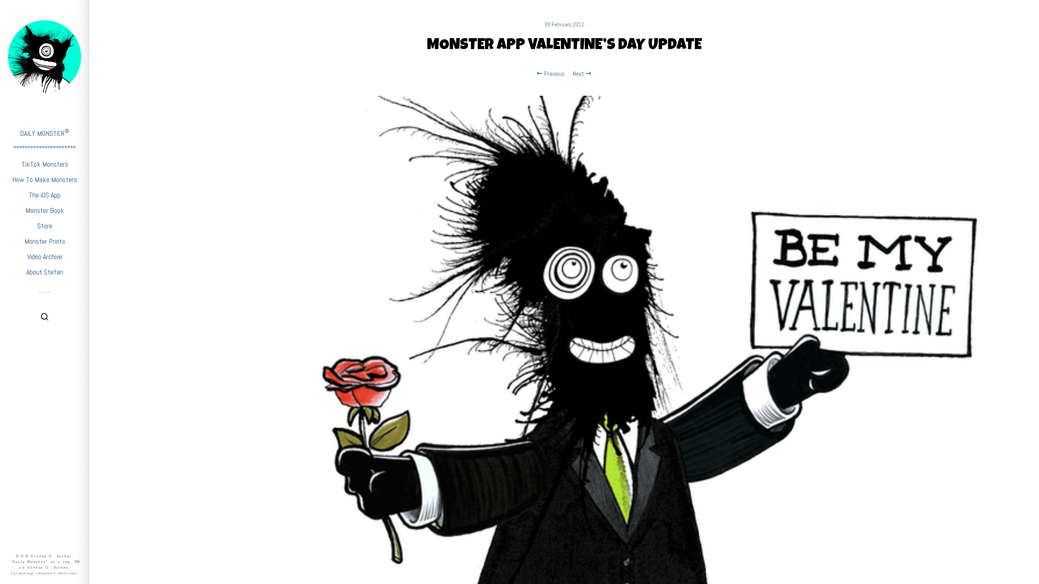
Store (44, 225)
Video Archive (44, 256)
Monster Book (45, 210)
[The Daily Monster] (44, 56)
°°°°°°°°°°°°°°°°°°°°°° (44, 148)
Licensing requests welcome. (45, 573)
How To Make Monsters (44, 179)
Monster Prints (44, 241)
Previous (554, 73)
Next (579, 73)
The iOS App (44, 195)
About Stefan (44, 272)
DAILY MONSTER (44, 133)
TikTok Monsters (45, 164)
